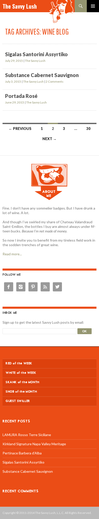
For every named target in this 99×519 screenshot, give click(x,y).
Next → (49, 139)
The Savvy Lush (20, 6)
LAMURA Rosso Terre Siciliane (27, 435)
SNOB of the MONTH (21, 391)
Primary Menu (93, 6)
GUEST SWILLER (18, 401)
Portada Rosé (21, 96)
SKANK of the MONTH (22, 382)
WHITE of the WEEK (21, 373)
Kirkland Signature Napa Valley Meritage (34, 444)
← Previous (20, 128)
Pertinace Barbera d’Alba (22, 453)
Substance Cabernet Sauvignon (42, 75)
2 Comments (54, 81)
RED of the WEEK (19, 363)
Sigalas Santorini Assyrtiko (36, 54)
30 (88, 128)
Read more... (12, 254)
